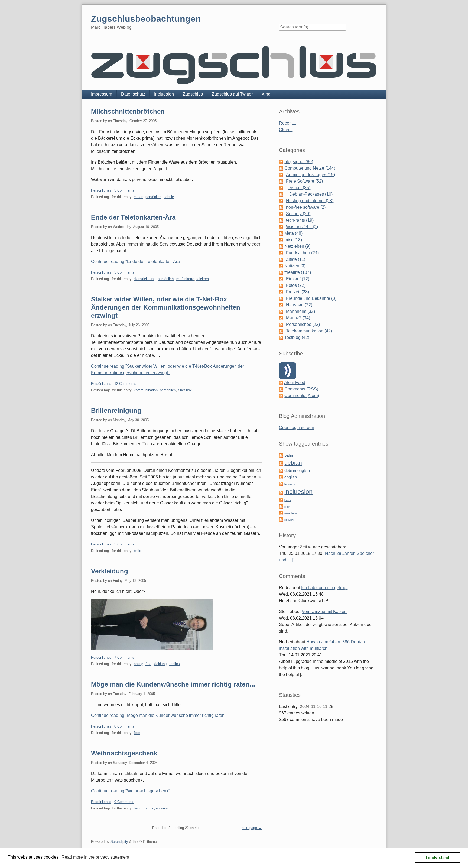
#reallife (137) (297, 272)
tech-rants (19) (300, 220)
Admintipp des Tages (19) (310, 174)
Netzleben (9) (297, 246)
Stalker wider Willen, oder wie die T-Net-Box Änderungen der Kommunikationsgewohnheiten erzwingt (165, 307)
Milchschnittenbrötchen (128, 111)
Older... (285, 129)
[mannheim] (281, 512)
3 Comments (124, 190)
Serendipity (119, 842)
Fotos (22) (296, 285)
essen (138, 197)
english (290, 477)
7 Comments (124, 657)
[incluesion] (281, 492)
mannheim (290, 513)
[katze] (281, 499)
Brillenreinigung (116, 410)
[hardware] (281, 483)
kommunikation (146, 390)
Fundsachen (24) (302, 252)
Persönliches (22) (303, 324)
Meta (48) (293, 233)
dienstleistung (144, 279)
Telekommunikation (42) (309, 331)
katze (287, 500)
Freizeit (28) (297, 292)
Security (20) (298, 213)
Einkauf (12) (297, 279)
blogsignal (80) (298, 161)
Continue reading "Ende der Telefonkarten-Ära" (136, 261)
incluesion (298, 491)
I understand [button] (437, 857)
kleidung (160, 664)
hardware (290, 483)
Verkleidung (109, 571)
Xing (266, 94)
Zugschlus (193, 94)
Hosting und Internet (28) (309, 200)
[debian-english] (281, 470)
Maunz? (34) (298, 318)
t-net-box (185, 390)
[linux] (281, 506)
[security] (281, 519)
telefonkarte (185, 279)
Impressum (101, 94)
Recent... (287, 123)
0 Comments (124, 726)
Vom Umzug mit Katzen (324, 611)
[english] (281, 477)
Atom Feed (294, 382)
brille (137, 551)
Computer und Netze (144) (309, 168)
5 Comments (124, 272)
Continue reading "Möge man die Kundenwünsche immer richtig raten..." (160, 715)
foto (148, 664)
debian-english (297, 470)
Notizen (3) (295, 265)
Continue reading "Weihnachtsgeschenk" (130, 791)
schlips (174, 664)
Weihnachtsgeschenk (124, 753)
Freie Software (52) (304, 181)
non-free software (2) (306, 207)
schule (169, 197)
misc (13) (293, 239)
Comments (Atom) (301, 395)
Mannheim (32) (300, 311)
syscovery (160, 808)
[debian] (281, 463)
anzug (138, 664)
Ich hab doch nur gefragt (324, 587)
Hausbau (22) (299, 305)
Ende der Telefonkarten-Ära (133, 217)
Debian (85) (299, 187)
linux (287, 506)
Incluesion (164, 94)
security (289, 519)
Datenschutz (133, 94)
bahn (137, 808)
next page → (252, 828)
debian (293, 462)
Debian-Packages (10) (311, 194)
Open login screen (296, 427)
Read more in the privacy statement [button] (95, 857)
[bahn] (281, 455)
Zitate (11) (295, 259)
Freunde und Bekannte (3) (311, 298)
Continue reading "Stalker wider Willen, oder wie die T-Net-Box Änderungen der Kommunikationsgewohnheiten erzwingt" (167, 369)
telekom (202, 279)
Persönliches (101, 190)
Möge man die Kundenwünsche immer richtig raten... (173, 684)
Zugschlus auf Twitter (232, 94)
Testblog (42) (296, 337)
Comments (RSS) (301, 389)
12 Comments (125, 384)
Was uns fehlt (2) (302, 226)
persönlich (153, 197)
